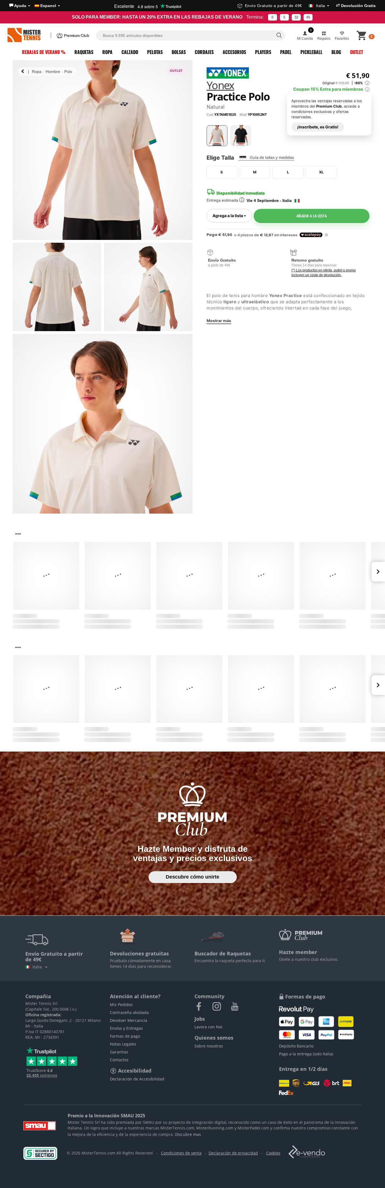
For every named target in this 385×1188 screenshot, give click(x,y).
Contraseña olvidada (129, 1012)
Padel (285, 52)
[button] (19, 5)
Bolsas (179, 52)
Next (378, 571)
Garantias (119, 1052)
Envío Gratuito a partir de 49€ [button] (285, 5)
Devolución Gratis (358, 5)
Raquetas (83, 52)
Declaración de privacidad (233, 1153)
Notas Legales (123, 1044)
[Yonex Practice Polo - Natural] (217, 135)
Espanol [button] (48, 5)
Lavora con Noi (208, 1026)
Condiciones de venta (181, 1153)
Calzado (129, 52)
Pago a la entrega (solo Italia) (306, 1054)
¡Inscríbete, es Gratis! (317, 126)
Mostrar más (219, 320)
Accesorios (234, 52)
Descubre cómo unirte (192, 877)
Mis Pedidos (121, 1004)
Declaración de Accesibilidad (137, 1079)
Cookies (273, 1153)
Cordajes (204, 52)
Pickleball (311, 52)
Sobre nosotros (208, 1046)
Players (263, 52)
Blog (336, 52)
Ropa (107, 52)
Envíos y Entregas (126, 1028)
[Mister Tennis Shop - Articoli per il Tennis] (24, 35)
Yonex (220, 85)
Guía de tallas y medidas (272, 157)
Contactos (119, 1059)
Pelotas (155, 52)
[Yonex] (228, 72)
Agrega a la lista (232, 215)
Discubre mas (188, 1134)
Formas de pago (125, 1036)
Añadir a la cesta (312, 216)
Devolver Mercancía (128, 1020)
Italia (38, 966)
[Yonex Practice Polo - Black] (240, 135)
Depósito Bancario (296, 1046)
